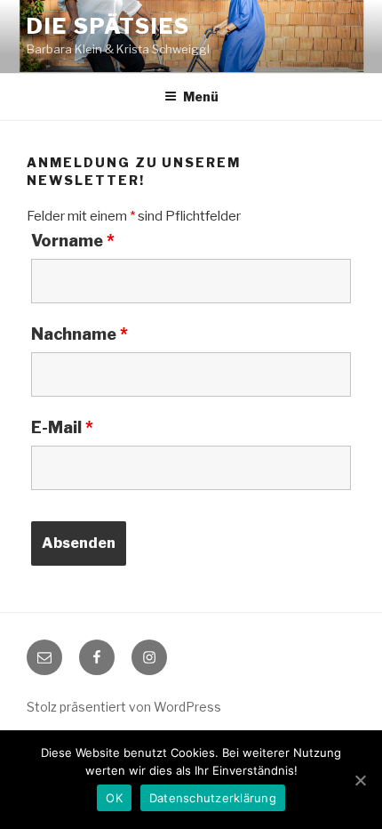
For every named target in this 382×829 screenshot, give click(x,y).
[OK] (360, 780)
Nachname (79, 334)
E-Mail (62, 428)
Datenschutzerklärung (212, 798)
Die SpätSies (108, 26)
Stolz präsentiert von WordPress (124, 706)
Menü (201, 96)
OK (114, 798)
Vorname (73, 241)
